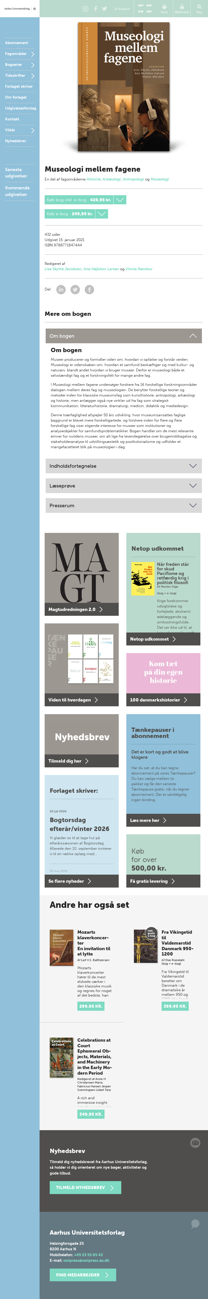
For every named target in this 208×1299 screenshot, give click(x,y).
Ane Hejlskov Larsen (101, 269)
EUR (140, 11)
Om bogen (61, 336)
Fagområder (16, 53)
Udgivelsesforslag (20, 108)
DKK (149, 5)
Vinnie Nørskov (139, 269)
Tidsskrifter (15, 75)
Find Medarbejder (78, 1274)
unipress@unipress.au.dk (86, 1260)
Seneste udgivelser (16, 173)
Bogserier (13, 64)
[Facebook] (96, 8)
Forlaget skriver (19, 86)
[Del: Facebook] (89, 289)
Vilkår (10, 130)
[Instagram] (85, 8)
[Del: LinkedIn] (61, 289)
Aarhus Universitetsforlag (20, 8)
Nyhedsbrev (15, 141)
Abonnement (16, 43)
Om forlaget (16, 97)
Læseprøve (62, 486)
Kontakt (12, 119)
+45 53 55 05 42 (88, 1255)
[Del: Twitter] (76, 289)
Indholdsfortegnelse (72, 466)
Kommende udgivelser (17, 191)
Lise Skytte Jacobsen (63, 269)
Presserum (61, 505)
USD (148, 11)
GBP (140, 5)
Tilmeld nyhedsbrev (80, 1187)
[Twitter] (104, 8)
